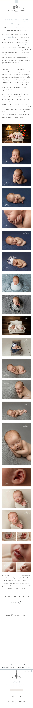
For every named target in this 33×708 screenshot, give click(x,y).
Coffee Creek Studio (8, 37)
